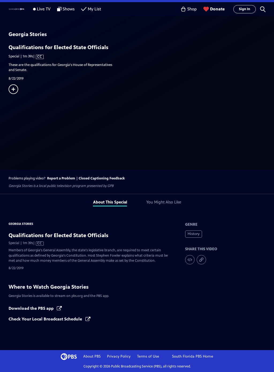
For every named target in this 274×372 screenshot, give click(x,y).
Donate (217, 8)
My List (94, 8)
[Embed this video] (190, 259)
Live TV (44, 8)
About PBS (92, 356)
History (194, 234)
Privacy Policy (119, 356)
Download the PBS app (32, 308)
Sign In (244, 9)
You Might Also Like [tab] (163, 202)
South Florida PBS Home (192, 356)
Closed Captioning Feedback (102, 178)
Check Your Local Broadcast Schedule (46, 319)
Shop (192, 8)
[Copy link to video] (201, 259)
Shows (69, 8)
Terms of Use (148, 356)
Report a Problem (61, 178)
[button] (263, 9)
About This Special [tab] (110, 202)
